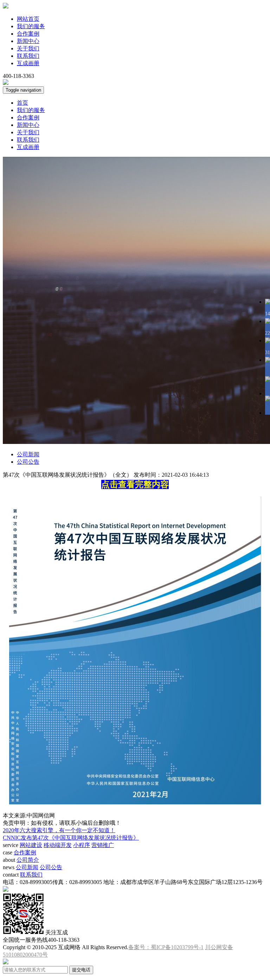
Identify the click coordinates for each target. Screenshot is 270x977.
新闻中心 (28, 41)
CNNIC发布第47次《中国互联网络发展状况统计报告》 (71, 838)
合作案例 (28, 34)
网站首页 (28, 19)
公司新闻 (28, 454)
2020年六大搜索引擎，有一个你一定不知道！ (59, 830)
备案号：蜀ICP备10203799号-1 (166, 947)
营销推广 (102, 845)
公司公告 (28, 462)
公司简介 (28, 860)
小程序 (81, 845)
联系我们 (28, 56)
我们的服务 (31, 26)
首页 (22, 103)
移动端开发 (58, 845)
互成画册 (28, 63)
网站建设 (31, 845)
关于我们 (28, 48)
